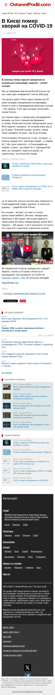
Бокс (16, 551)
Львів (31, 515)
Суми (36, 519)
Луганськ (25, 517)
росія (6, 525)
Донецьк (43, 515)
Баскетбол (9, 557)
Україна (36, 13)
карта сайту (8, 627)
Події (29, 13)
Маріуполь (16, 519)
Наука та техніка (12, 563)
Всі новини (20, 13)
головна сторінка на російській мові (20, 651)
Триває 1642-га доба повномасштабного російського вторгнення (23, 329)
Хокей (25, 551)
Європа (16, 525)
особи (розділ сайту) (12, 655)
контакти (7, 641)
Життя (6, 574)
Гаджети (29, 567)
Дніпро (36, 515)
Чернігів (45, 517)
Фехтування (36, 551)
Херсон (33, 517)
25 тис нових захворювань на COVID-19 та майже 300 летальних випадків (32, 187)
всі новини (7, 373)
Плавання (41, 557)
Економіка (9, 542)
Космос (7, 567)
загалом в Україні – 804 (13, 278)
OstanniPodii (7, 13)
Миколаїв (18, 517)
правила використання (14, 646)
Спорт (6, 547)
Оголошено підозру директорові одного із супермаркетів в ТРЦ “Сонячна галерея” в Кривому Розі (27, 344)
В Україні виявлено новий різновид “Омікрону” (32, 452)
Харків (19, 515)
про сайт (7, 637)
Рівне (39, 517)
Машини (18, 567)
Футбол (7, 551)
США (25, 525)
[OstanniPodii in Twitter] (27, 667)
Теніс (30, 557)
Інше (38, 567)
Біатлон (21, 557)
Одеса (25, 515)
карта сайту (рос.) (11, 632)
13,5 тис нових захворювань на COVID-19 (30, 480)
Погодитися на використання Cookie (27, 691)
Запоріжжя (8, 517)
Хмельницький (27, 519)
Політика (8, 531)
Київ (44, 13)
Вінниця (7, 519)
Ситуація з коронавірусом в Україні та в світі (25, 293)
